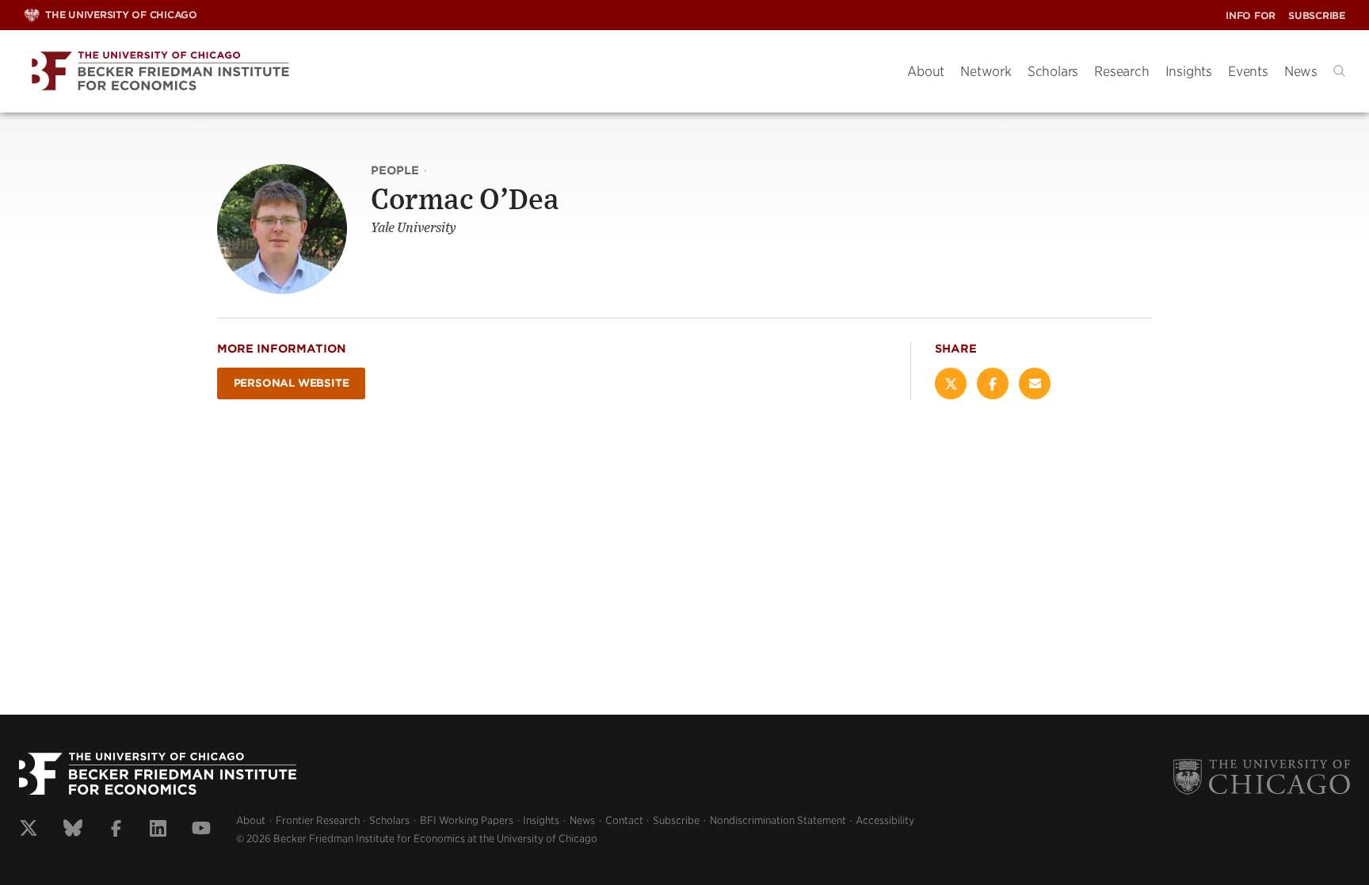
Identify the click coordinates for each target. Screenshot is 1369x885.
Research (1121, 71)
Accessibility (885, 820)
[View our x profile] (28, 830)
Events (1248, 71)
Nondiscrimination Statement (778, 820)
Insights (1188, 71)
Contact (624, 820)
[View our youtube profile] (201, 830)
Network (986, 71)
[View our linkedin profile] (158, 830)
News (1301, 71)
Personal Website (291, 383)
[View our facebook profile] (116, 830)
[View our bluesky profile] (72, 830)
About (925, 71)
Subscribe (1316, 15)
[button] (1339, 71)
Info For (1251, 15)
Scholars (1053, 71)
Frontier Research (318, 820)
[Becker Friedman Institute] (453, 71)
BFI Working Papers (466, 820)
